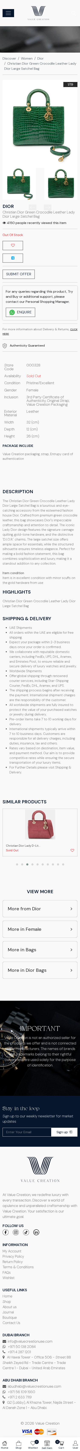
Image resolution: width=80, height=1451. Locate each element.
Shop (7, 1301)
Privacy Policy (13, 1256)
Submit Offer (18, 274)
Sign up (63, 1132)
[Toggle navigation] (8, 13)
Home (7, 1296)
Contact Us (11, 1322)
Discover (9, 58)
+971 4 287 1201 (19, 1352)
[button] (17, 864)
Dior (40, 58)
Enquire (24, 312)
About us (10, 1307)
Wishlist (9, 1277)
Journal (8, 1312)
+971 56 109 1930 (21, 1392)
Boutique (10, 1317)
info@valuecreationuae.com (30, 1341)
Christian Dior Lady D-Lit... (23, 846)
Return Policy (13, 1261)
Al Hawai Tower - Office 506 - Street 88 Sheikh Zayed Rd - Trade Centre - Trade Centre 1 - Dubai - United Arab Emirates (37, 1362)
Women (27, 58)
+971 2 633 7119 (19, 1397)
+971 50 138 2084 (21, 1346)
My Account (12, 1251)
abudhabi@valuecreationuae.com (34, 1386)
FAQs (7, 1272)
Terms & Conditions (18, 1267)
